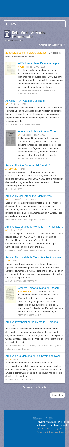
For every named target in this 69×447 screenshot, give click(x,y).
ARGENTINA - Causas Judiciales (25, 100)
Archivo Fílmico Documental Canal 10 (27, 165)
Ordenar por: (45, 45)
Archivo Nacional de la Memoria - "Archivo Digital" (35, 226)
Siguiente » (57, 395)
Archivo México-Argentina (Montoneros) (28, 195)
